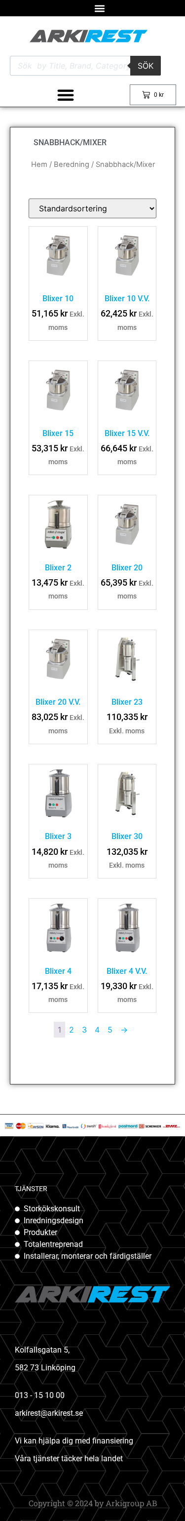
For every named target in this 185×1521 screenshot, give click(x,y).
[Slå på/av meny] (65, 95)
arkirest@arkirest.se (49, 1413)
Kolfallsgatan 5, (42, 1350)
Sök (145, 66)
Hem (39, 164)
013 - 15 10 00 (40, 1395)
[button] (100, 8)
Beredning (71, 164)
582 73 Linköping (45, 1367)
